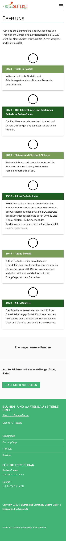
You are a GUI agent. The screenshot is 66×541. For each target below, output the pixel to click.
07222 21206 (15, 486)
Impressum (8, 509)
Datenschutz (22, 509)
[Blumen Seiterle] (14, 5)
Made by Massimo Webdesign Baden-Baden (24, 527)
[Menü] (61, 5)
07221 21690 (15, 474)
